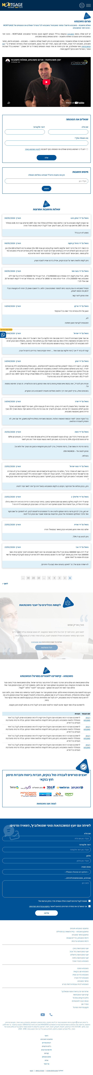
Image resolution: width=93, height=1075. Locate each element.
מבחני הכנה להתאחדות (80, 1001)
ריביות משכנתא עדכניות (80, 941)
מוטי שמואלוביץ (36, 642)
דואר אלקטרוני (85, 844)
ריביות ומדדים (46, 1043)
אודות (46, 1060)
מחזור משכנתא (82, 981)
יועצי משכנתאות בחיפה (80, 958)
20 (33, 577)
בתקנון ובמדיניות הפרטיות (39, 906)
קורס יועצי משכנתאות (80, 994)
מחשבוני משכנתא (46, 1039)
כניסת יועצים (82, 5)
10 (39, 577)
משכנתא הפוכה (82, 968)
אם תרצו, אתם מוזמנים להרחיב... (78, 878)
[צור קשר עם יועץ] (3, 335)
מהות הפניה (86, 867)
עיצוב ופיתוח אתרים (52, 1071)
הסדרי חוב (84, 1004)
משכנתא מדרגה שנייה (80, 974)
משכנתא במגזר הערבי (80, 961)
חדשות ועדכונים (46, 1050)
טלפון (88, 855)
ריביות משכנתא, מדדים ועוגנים (77, 938)
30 (28, 577)
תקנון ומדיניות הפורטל (80, 1007)
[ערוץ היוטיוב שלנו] (43, 1015)
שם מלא (87, 833)
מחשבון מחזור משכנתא (80, 934)
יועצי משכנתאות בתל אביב (79, 951)
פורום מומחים (46, 1057)
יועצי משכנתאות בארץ (80, 948)
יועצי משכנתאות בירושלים (79, 954)
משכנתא (70, 34)
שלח (46, 157)
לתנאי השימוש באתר (32, 149)
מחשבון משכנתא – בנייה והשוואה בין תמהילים (72, 931)
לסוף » (5, 583)
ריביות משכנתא (87, 718)
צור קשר (46, 1064)
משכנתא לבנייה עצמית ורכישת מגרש (75, 984)
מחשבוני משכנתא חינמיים (79, 928)
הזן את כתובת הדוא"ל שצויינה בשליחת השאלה (46, 175)
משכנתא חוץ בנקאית (80, 971)
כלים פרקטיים (46, 1046)
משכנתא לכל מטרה (81, 978)
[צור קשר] (50, 1015)
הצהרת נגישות (39, 1071)
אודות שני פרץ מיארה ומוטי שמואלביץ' (74, 991)
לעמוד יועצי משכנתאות (46, 803)
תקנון (31, 1071)
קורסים (46, 1053)
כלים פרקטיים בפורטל (80, 997)
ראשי (46, 1035)
